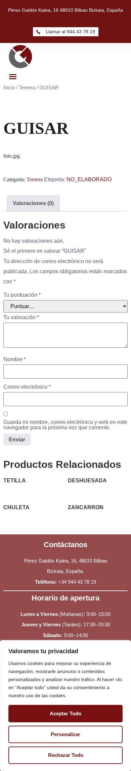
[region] (65, 705)
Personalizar (65, 734)
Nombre (14, 359)
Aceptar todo (65, 713)
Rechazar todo (65, 755)
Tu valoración (21, 317)
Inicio (9, 87)
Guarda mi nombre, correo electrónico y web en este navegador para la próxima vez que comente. (65, 425)
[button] (13, 76)
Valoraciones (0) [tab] (33, 203)
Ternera (27, 87)
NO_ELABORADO (89, 179)
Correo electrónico (27, 387)
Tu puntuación (22, 295)
